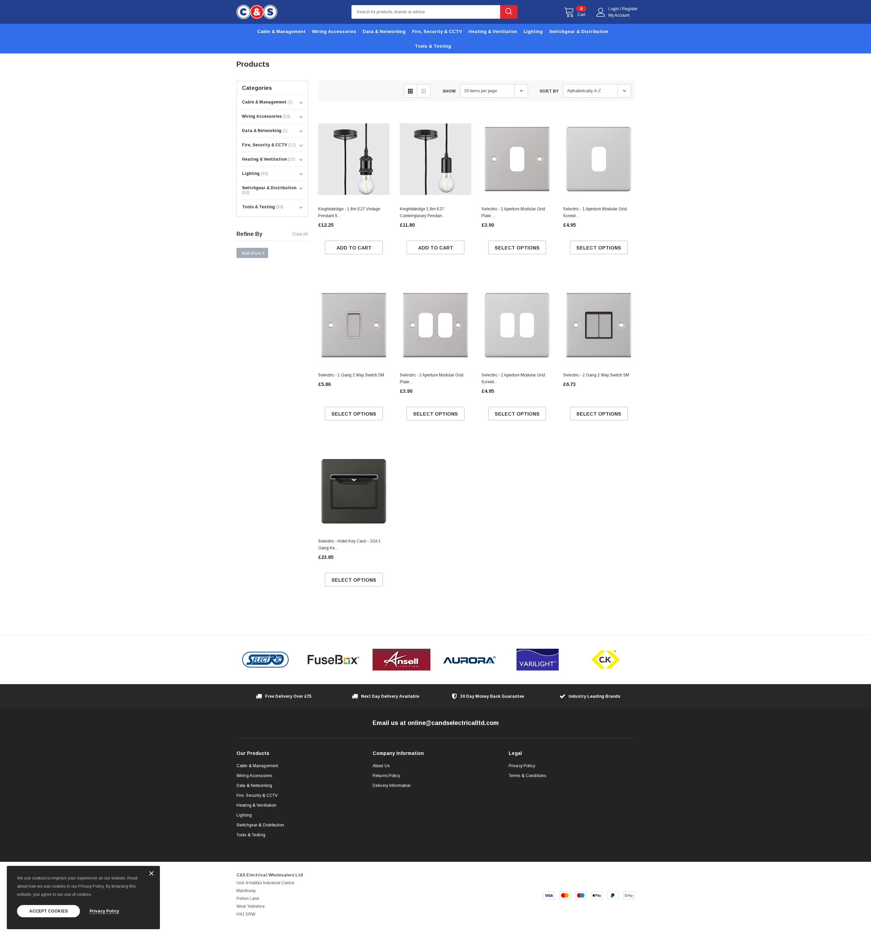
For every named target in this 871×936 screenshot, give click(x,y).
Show (449, 91)
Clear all (300, 234)
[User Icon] (601, 12)
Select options (517, 248)
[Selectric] (265, 660)
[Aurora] (469, 660)
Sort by (549, 91)
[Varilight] (537, 660)
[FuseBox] (333, 660)
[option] (265, 660)
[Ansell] (401, 660)
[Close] (151, 874)
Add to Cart (354, 248)
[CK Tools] (606, 660)
